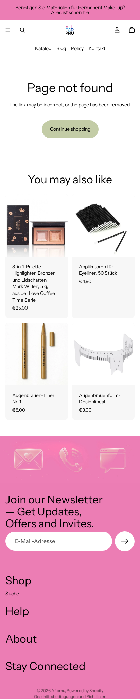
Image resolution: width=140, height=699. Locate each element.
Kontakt (97, 48)
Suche (12, 593)
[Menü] (8, 30)
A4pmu (58, 690)
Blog (61, 48)
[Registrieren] (125, 541)
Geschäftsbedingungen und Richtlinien (70, 696)
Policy (77, 48)
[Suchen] (22, 30)
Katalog (43, 48)
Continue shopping (70, 129)
